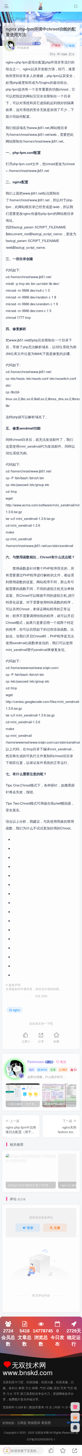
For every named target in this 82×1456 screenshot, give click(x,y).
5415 (44, 1069)
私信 (71, 45)
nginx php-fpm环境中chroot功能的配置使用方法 (41, 32)
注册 (57, 1227)
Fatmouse (24, 43)
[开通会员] (75, 1417)
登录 (30, 1227)
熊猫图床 (34, 1422)
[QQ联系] (75, 1427)
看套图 (46, 1422)
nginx (35, 18)
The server (21, 18)
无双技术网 (42, 1432)
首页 (9, 18)
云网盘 (22, 1422)
